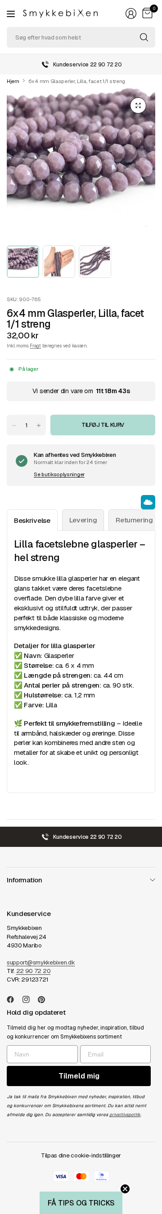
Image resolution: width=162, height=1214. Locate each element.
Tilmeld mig (78, 1076)
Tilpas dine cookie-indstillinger (81, 1155)
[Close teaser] (125, 1188)
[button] (81, 1203)
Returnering (134, 520)
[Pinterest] (45, 999)
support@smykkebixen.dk (41, 962)
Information (24, 880)
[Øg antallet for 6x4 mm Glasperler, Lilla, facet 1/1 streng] (38, 425)
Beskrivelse (32, 520)
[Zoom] (138, 105)
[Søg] (144, 37)
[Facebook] (14, 999)
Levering (83, 520)
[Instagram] (29, 999)
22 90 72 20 (33, 971)
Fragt (35, 345)
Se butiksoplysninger (59, 474)
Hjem (13, 81)
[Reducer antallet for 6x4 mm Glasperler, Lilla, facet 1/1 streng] (14, 425)
